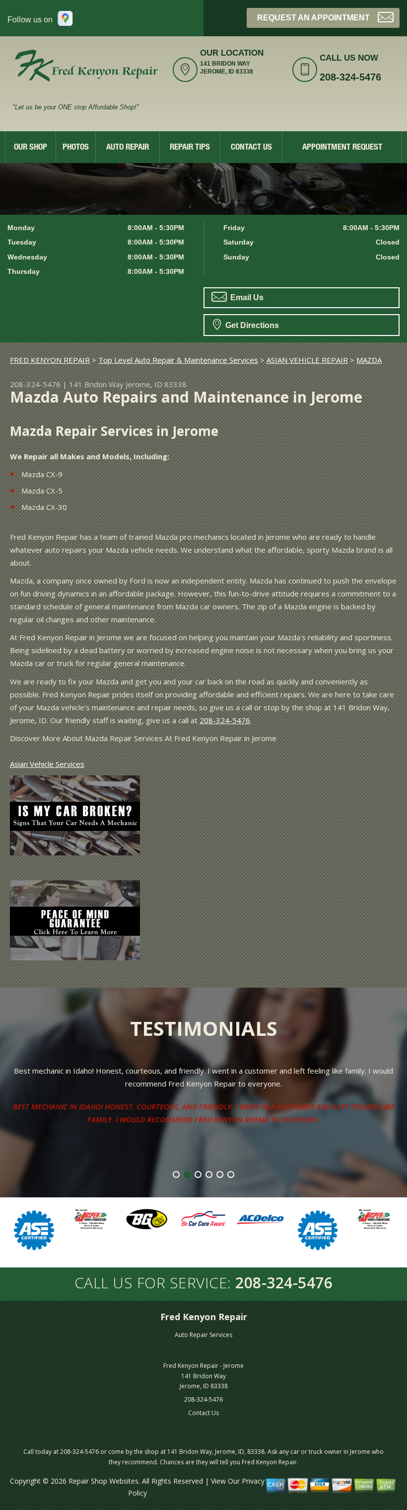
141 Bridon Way (96, 384)
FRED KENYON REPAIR (50, 360)
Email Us (246, 297)
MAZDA (369, 360)
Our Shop (30, 148)
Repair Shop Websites (103, 1481)
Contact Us (251, 148)
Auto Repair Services (203, 1335)
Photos (76, 148)
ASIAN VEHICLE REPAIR (307, 360)
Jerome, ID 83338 (156, 384)
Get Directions (251, 325)
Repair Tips (190, 148)
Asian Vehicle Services (47, 764)
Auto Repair (127, 148)
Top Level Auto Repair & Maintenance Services (178, 360)
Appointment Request (342, 148)
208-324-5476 (350, 77)
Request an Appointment (313, 17)
